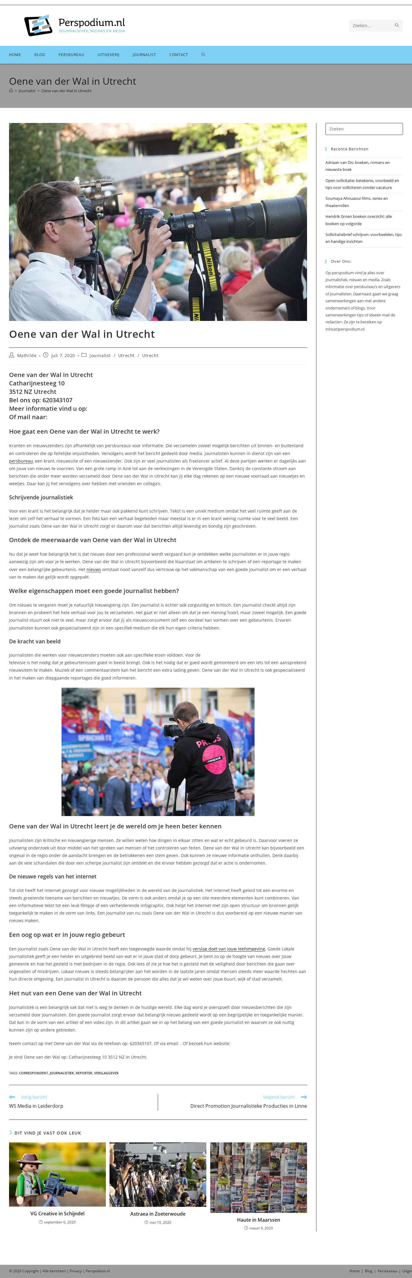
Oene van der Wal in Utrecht (66, 90)
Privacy (76, 1270)
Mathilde (27, 355)
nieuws (94, 569)
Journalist (100, 355)
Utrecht (126, 355)
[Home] (11, 90)
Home (355, 1270)
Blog (368, 1270)
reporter (84, 1073)
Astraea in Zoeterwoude (157, 1213)
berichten (58, 1270)
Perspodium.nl (98, 1270)
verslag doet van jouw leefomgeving (229, 949)
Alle (46, 1270)
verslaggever (106, 1073)
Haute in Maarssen (258, 1220)
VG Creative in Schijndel (57, 1213)
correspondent (33, 1073)
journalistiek (62, 1073)
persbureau (21, 461)
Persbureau (387, 1270)
